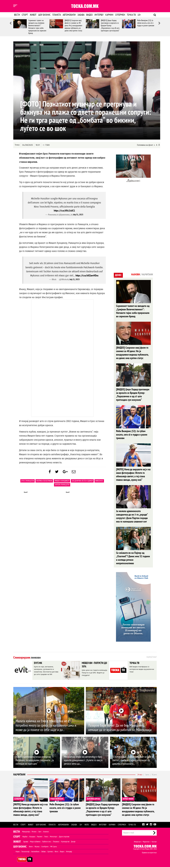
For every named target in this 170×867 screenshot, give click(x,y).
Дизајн (73, 842)
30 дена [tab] (154, 775)
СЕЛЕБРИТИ (18, 799)
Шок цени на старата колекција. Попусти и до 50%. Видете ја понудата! (95, 672)
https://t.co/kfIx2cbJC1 (64, 210)
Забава (80, 14)
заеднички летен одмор (82, 481)
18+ (139, 14)
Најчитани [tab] (147, 274)
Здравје (25, 842)
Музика (37, 847)
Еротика (50, 852)
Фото (87, 825)
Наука (17, 852)
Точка (17, 145)
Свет (39, 832)
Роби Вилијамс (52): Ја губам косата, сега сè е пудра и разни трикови (145, 23)
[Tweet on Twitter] (57, 472)
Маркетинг (146, 842)
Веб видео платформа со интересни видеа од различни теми (142, 669)
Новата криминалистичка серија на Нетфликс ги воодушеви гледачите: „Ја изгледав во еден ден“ (35, 760)
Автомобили (69, 14)
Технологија (25, 852)
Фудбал (24, 837)
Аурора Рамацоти (62, 485)
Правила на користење (149, 853)
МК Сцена (53, 847)
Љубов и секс (46, 842)
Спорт (25, 14)
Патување (56, 842)
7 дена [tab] (147, 775)
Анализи (46, 832)
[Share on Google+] (65, 472)
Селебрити (44, 847)
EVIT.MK (38, 663)
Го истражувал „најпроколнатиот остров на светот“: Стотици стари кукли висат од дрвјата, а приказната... (133, 760)
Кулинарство (65, 842)
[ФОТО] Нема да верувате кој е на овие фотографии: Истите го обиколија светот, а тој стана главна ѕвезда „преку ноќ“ (133, 475)
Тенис (46, 837)
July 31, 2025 (78, 214)
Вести (17, 14)
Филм (31, 847)
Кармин (109, 14)
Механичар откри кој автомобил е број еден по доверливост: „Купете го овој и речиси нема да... (83, 760)
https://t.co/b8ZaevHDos (87, 275)
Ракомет (39, 837)
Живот (33, 14)
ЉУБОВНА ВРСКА (93, 799)
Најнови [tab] (135, 274)
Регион (34, 832)
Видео (89, 14)
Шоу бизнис (44, 14)
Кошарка (32, 837)
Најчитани (19, 774)
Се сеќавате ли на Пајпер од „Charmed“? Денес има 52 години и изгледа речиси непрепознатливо (133, 558)
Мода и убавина (35, 842)
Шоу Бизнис (20, 846)
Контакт (154, 842)
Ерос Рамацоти (27, 481)
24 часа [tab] (139, 775)
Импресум (137, 842)
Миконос (99, 481)
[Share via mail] (73, 472)
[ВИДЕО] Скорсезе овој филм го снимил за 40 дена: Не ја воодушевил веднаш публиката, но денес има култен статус (73, 25)
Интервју (99, 14)
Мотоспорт (53, 837)
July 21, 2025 (75, 279)
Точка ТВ (131, 14)
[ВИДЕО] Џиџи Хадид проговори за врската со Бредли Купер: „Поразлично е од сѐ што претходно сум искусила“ (110, 25)
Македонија (26, 832)
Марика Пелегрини (44, 481)
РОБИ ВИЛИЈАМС (57, 799)
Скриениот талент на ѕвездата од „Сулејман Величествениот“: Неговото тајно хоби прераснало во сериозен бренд (37, 26)
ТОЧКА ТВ (134, 663)
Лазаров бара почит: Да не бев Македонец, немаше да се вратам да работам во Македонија (119, 727)
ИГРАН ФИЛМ (128, 799)
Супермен (120, 14)
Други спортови (64, 837)
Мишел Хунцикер (62, 481)
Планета (56, 14)
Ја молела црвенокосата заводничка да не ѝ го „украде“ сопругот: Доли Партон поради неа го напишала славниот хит (132, 516)
